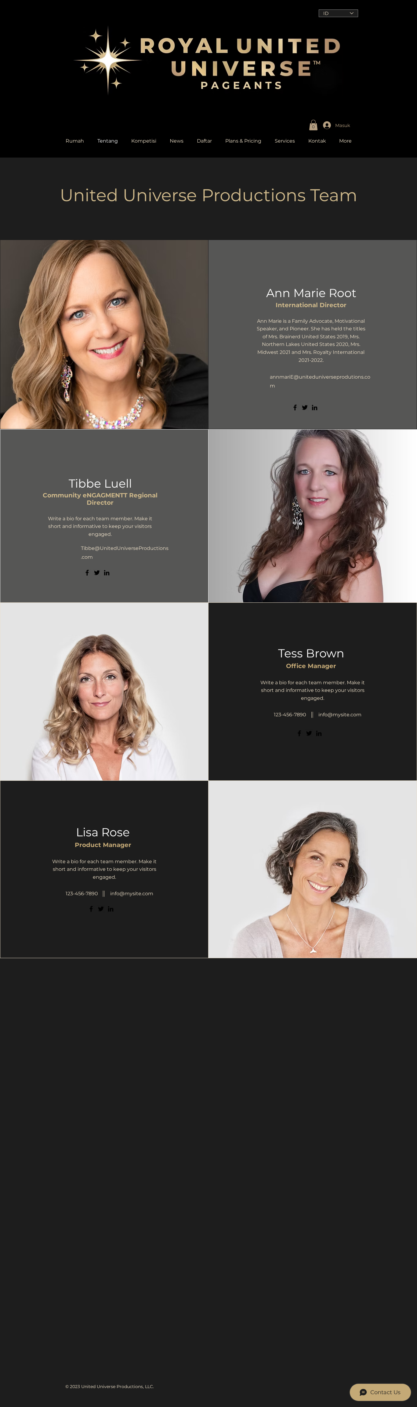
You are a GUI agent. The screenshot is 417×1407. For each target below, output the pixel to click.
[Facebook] (295, 407)
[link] (313, 125)
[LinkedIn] (314, 407)
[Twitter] (305, 407)
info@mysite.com (339, 715)
